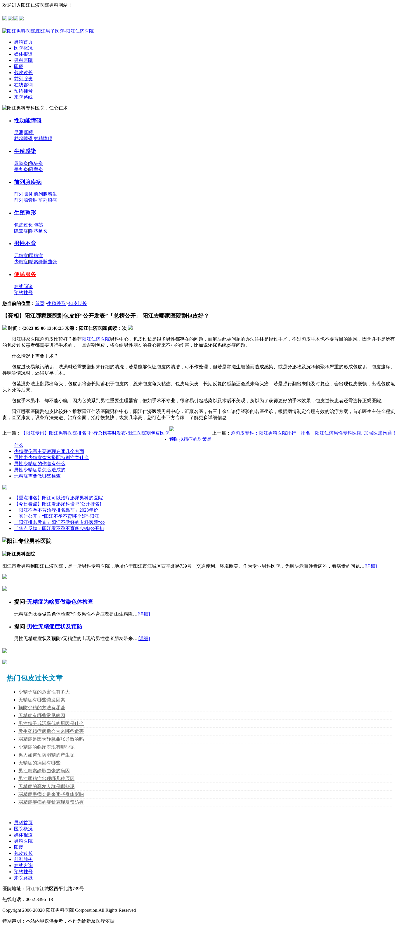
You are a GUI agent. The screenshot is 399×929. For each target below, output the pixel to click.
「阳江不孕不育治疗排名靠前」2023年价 (56, 510)
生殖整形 (25, 213)
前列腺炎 (23, 78)
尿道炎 (21, 163)
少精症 (21, 261)
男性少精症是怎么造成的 (39, 469)
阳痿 (18, 66)
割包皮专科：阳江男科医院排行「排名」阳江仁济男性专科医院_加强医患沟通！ (314, 432)
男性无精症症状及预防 (54, 626)
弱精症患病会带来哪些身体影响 (51, 794)
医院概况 (23, 48)
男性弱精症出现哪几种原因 (46, 778)
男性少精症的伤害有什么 (39, 463)
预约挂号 (23, 90)
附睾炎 (36, 169)
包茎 (38, 224)
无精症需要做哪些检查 (37, 475)
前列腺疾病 (28, 182)
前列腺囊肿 (25, 200)
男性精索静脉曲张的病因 (44, 770)
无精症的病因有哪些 (39, 762)
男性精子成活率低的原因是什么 (51, 723)
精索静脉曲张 (43, 261)
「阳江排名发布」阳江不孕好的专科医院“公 (59, 522)
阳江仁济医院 (96, 339)
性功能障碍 (28, 120)
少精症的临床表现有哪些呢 (46, 747)
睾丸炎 (21, 169)
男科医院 (23, 60)
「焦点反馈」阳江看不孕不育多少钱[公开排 (59, 528)
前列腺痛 (47, 200)
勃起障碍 (23, 138)
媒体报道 (23, 54)
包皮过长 (23, 72)
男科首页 (23, 41)
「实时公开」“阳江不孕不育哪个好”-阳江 (56, 516)
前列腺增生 (45, 193)
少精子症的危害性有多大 (44, 691)
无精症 (21, 255)
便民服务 (25, 274)
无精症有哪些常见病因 (41, 715)
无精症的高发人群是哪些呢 (46, 786)
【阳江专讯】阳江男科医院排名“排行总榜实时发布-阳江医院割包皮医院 (95, 432)
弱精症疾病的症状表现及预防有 (51, 802)
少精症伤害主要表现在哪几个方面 (49, 451)
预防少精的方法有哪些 (41, 707)
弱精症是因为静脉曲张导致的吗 (51, 739)
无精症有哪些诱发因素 (41, 699)
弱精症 (36, 255)
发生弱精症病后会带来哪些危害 (51, 731)
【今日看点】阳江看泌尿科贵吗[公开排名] (57, 503)
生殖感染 (25, 151)
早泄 (18, 132)
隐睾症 (21, 231)
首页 (39, 303)
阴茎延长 (38, 231)
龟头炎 (36, 163)
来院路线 (23, 97)
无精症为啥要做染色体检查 (60, 602)
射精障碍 (43, 138)
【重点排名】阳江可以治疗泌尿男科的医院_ (59, 497)
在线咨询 (23, 84)
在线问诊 (23, 286)
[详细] (371, 566)
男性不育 (25, 243)
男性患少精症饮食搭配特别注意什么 (51, 457)
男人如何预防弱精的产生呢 (46, 754)
